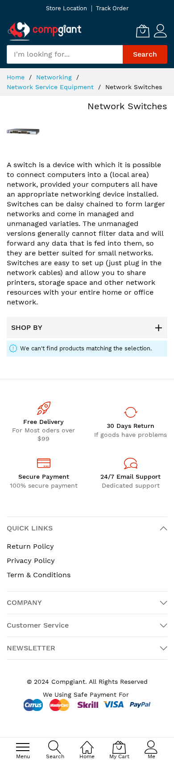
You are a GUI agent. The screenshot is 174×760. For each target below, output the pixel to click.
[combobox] (65, 54)
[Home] (87, 742)
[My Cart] (142, 30)
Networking (55, 77)
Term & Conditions (38, 575)
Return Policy (30, 546)
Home (17, 77)
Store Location (66, 8)
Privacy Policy (31, 560)
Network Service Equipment (51, 86)
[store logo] (45, 31)
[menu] (22, 747)
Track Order (112, 8)
